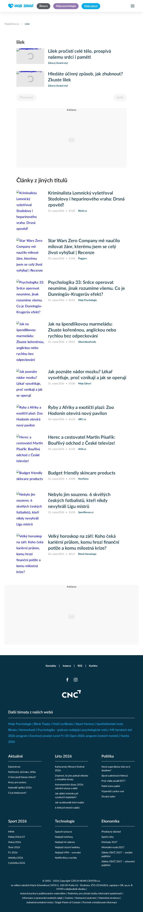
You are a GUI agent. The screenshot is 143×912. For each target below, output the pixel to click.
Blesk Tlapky (42, 724)
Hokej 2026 (14, 842)
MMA (11, 832)
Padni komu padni (110, 786)
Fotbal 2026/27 (16, 837)
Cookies (69, 898)
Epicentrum (14, 767)
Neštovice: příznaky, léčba (22, 772)
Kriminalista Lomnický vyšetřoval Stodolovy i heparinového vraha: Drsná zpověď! (86, 199)
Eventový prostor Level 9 (46, 735)
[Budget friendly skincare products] (30, 478)
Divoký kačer (108, 796)
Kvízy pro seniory (17, 782)
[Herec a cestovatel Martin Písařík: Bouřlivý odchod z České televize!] (30, 449)
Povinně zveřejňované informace (99, 902)
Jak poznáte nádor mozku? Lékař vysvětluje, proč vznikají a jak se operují (87, 375)
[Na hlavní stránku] (21, 6)
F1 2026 (13, 853)
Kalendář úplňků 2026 (20, 788)
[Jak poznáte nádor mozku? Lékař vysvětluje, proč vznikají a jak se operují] (30, 384)
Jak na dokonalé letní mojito (69, 802)
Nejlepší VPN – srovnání (68, 853)
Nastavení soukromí (85, 898)
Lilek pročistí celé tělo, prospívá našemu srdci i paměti (79, 54)
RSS (80, 666)
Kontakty (51, 666)
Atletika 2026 (15, 858)
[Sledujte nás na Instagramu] (76, 680)
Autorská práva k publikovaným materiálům (43, 893)
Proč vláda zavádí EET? (113, 781)
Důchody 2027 (109, 842)
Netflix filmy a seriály (66, 858)
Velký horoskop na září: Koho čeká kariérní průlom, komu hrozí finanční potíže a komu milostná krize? (83, 542)
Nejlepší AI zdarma (65, 842)
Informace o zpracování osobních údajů (42, 898)
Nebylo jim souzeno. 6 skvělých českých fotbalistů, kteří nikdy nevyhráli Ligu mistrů (79, 500)
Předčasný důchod (111, 832)
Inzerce (67, 666)
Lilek (27, 24)
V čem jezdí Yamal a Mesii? (22, 777)
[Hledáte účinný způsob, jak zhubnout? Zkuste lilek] (30, 79)
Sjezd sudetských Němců (114, 776)
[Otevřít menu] (132, 6)
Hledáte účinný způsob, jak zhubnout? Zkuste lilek (85, 77)
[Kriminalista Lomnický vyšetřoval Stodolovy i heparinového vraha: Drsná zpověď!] (30, 211)
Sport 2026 (17, 821)
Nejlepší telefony (64, 837)
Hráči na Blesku (63, 724)
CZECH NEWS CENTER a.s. (86, 881)
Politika (107, 756)
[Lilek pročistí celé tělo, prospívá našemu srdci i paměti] (30, 56)
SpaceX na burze (63, 832)
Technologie (65, 821)
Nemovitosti (27, 729)
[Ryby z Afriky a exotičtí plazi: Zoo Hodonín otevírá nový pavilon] (30, 416)
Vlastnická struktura (109, 898)
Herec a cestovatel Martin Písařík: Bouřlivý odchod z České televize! (81, 440)
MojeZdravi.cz (11, 24)
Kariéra (93, 666)
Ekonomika (110, 821)
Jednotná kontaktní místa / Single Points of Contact (53, 902)
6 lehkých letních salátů (67, 808)
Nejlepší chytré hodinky (67, 847)
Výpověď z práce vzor (112, 791)
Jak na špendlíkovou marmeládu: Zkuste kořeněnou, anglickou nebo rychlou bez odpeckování (82, 330)
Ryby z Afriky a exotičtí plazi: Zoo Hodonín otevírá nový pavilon (81, 410)
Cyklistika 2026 (16, 863)
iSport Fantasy (84, 724)
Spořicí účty (107, 837)
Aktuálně (15, 756)
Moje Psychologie (20, 724)
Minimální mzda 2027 (112, 847)
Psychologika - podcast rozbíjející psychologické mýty (73, 729)
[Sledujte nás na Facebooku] (67, 680)
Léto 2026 (63, 756)
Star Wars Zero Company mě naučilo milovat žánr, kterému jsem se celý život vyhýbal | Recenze (84, 247)
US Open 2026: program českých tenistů (91, 735)
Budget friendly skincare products (81, 473)
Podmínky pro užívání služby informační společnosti (95, 893)
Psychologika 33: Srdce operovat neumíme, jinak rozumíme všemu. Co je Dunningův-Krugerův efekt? (86, 288)
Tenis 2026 (14, 847)
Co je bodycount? (17, 793)
